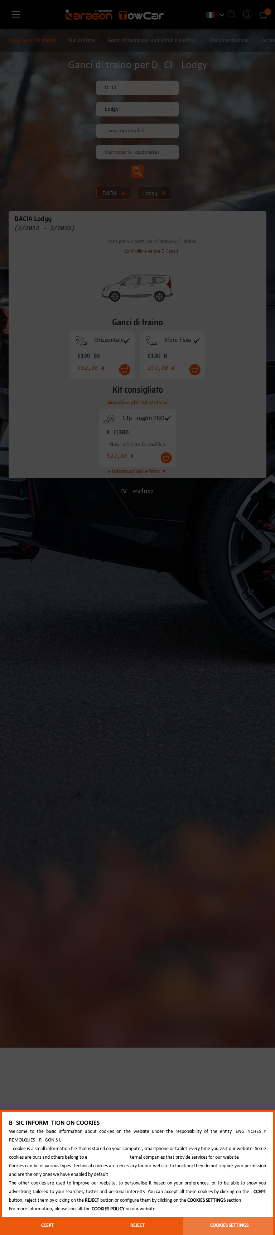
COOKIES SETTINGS (229, 1225)
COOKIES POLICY (108, 1209)
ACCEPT (46, 1225)
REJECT (137, 1225)
